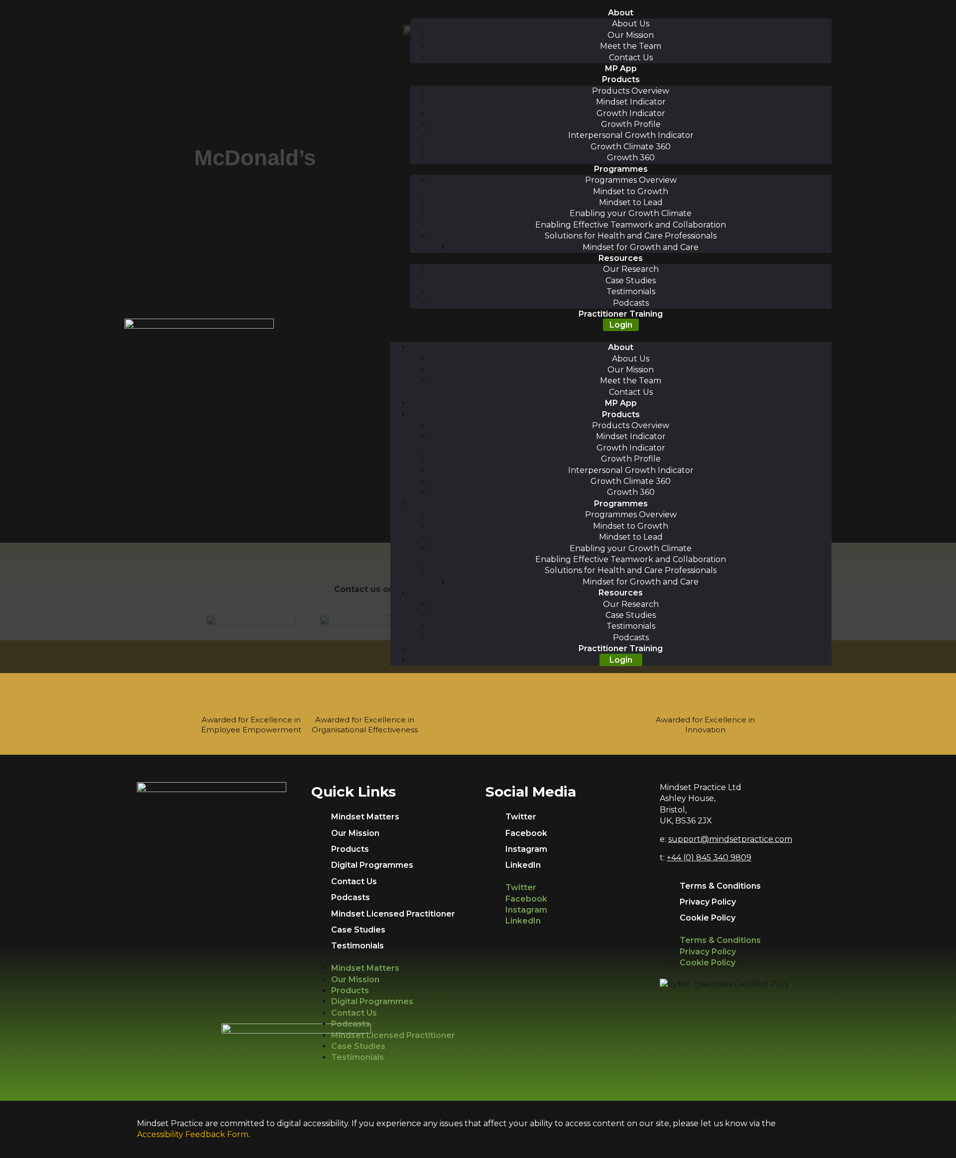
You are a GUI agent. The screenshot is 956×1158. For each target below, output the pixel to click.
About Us (630, 23)
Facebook (526, 833)
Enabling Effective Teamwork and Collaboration (630, 225)
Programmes (621, 169)
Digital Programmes (372, 865)
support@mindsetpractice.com (730, 839)
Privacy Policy (708, 902)
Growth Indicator (631, 113)
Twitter (520, 816)
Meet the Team (630, 46)
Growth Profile (631, 124)
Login (620, 325)
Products (621, 79)
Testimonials (630, 291)
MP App (621, 68)
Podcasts (631, 303)
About (620, 12)
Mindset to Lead (631, 202)
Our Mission (630, 35)
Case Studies (630, 280)
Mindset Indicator (631, 102)
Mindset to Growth (630, 191)
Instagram (526, 849)
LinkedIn (523, 865)
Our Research (631, 269)
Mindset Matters (365, 816)
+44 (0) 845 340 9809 (709, 857)
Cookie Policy (707, 918)
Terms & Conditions (720, 886)
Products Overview (630, 91)
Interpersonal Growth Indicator (631, 135)
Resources (620, 258)
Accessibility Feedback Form (192, 1134)
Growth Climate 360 (631, 146)
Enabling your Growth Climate (631, 213)
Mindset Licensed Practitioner (393, 914)
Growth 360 (631, 157)
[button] (611, 336)
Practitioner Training (621, 314)
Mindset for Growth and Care (641, 247)
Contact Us (631, 57)
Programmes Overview (631, 180)
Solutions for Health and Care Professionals (631, 235)
